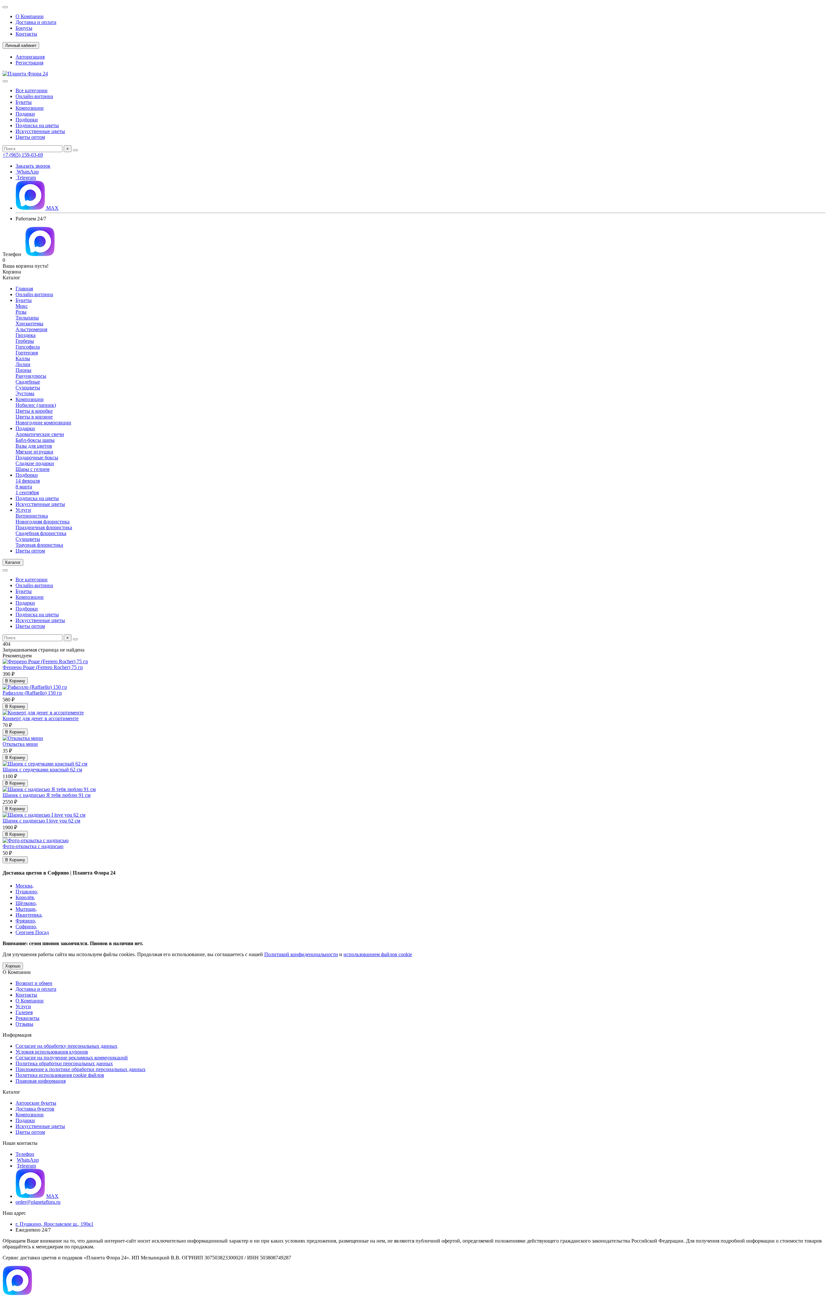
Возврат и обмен (34, 983)
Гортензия (27, 352)
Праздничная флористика (44, 527)
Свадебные (28, 382)
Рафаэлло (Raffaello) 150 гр (32, 693)
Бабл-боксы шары (35, 440)
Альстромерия (31, 329)
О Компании (30, 16)
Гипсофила (28, 347)
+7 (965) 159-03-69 (23, 155)
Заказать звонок (33, 166)
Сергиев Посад (32, 932)
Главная (24, 288)
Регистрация (29, 62)
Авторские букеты (36, 1103)
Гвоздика (26, 335)
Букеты (24, 102)
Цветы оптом (30, 137)
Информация (17, 1035)
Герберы (25, 341)
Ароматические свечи (40, 434)
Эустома (25, 393)
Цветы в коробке (34, 411)
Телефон (25, 1154)
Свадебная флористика (41, 533)
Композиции (30, 108)
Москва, (25, 885)
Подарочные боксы (37, 457)
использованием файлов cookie (377, 954)
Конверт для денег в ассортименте (41, 718)
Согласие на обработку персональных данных (66, 1046)
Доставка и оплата (36, 22)
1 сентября (27, 492)
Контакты (26, 34)
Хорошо (12, 966)
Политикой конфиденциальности (301, 954)
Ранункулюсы (31, 376)
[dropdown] (5, 7)
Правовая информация (41, 1081)
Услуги (23, 510)
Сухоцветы (28, 387)
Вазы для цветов (34, 446)
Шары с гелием (32, 469)
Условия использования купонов (52, 1052)
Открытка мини (20, 744)
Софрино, (26, 926)
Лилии (23, 364)
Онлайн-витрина (34, 96)
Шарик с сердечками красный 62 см (42, 769)
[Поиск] (75, 150)
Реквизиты (27, 1018)
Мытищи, (26, 909)
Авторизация (30, 57)
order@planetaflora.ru (38, 1202)
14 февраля (28, 481)
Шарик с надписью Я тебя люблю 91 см (47, 795)
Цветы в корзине (34, 416)
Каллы (23, 358)
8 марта (24, 486)
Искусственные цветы (40, 131)
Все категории (32, 90)
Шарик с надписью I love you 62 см (41, 820)
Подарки (25, 114)
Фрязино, (26, 920)
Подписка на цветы (37, 125)
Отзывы (24, 1024)
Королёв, (25, 897)
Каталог (11, 1092)
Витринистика (32, 516)
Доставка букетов (35, 1109)
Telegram (26, 177)
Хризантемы (29, 323)
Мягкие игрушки (34, 451)
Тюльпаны (27, 317)
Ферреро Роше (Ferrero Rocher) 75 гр (43, 667)
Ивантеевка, (29, 915)
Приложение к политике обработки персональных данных (81, 1069)
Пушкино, (27, 891)
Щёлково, (26, 903)
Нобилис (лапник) (36, 405)
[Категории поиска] (5, 81)
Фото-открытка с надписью (33, 846)
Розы (21, 312)
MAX (52, 208)
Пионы (23, 370)
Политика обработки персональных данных (64, 1063)
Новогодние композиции (43, 422)
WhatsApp (27, 171)
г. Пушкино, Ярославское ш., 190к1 (54, 1224)
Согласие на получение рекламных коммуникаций (72, 1057)
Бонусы (24, 28)
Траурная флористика (39, 545)
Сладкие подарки (35, 463)
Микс (22, 306)
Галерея (24, 1012)
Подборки (27, 119)
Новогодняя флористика (43, 521)
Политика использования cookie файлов (60, 1075)
